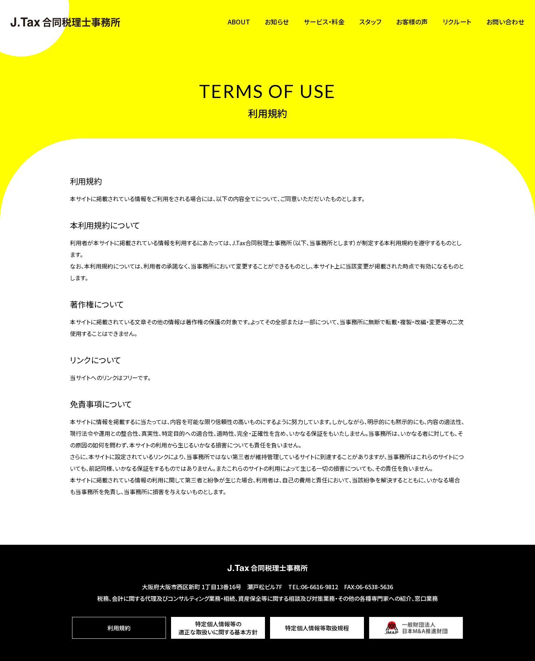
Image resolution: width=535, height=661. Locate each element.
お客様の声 (412, 21)
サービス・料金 (324, 21)
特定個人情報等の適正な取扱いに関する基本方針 (218, 627)
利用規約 (119, 627)
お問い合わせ (505, 21)
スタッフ (370, 21)
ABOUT (239, 21)
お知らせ (277, 21)
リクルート (457, 21)
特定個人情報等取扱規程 (317, 627)
